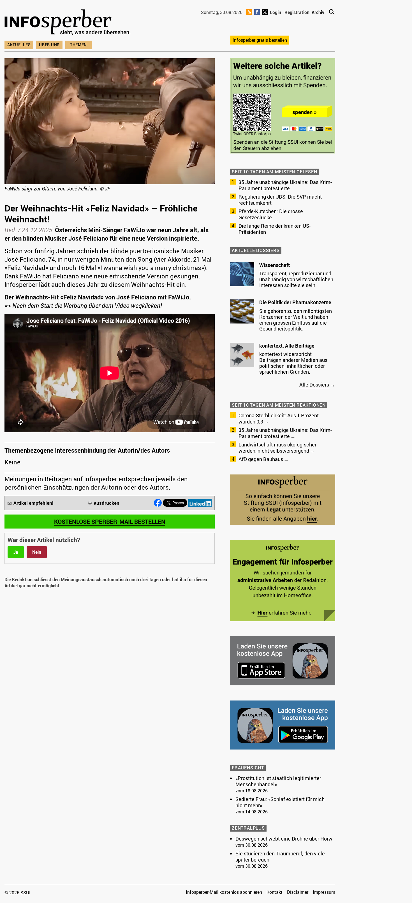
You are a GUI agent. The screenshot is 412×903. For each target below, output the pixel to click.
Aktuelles (19, 44)
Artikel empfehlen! (33, 503)
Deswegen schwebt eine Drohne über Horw (283, 838)
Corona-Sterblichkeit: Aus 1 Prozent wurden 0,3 (279, 418)
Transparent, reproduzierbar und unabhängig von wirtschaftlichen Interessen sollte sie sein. (296, 279)
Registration (296, 12)
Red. (10, 230)
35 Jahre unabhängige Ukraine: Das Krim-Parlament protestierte (285, 185)
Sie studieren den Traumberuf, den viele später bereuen (280, 856)
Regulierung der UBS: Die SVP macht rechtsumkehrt (280, 199)
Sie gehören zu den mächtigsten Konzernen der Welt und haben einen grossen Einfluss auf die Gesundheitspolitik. (295, 320)
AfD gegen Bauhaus (261, 459)
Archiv (318, 12)
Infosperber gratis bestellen (260, 40)
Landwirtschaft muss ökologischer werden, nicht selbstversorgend (277, 447)
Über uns (49, 44)
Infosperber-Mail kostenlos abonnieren (224, 892)
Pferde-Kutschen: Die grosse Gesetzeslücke (271, 214)
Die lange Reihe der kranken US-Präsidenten (275, 228)
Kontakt (275, 892)
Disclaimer (297, 892)
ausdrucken (106, 503)
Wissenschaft (274, 265)
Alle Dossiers (314, 384)
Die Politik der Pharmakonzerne (295, 302)
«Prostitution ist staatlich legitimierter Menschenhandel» (278, 781)
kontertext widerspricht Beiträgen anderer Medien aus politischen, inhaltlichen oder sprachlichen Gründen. (293, 363)
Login (275, 12)
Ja (15, 552)
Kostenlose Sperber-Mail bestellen (109, 521)
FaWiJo (30, 276)
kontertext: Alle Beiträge (286, 345)
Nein (36, 552)
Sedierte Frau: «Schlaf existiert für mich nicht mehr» (280, 802)
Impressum (324, 892)
